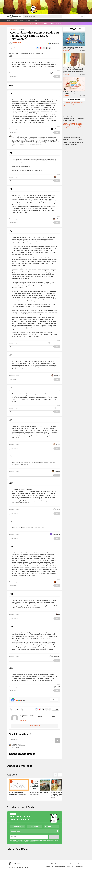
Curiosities (13, 29)
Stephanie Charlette (16, 42)
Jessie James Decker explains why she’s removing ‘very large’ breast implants (73, 118)
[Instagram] (12, 867)
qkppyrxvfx (14, 744)
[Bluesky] (20, 867)
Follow (53, 716)
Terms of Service (79, 866)
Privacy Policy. (32, 841)
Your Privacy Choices (54, 863)
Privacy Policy (69, 866)
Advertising (63, 863)
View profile (41, 716)
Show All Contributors (34, 725)
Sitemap (48, 866)
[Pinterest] (14, 867)
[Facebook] (9, 867)
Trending (15, 20)
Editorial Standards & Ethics (58, 866)
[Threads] (22, 867)
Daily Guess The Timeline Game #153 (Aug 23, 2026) (73, 92)
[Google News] (27, 867)
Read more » (23, 720)
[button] (55, 774)
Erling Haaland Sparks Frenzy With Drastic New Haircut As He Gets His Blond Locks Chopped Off (73, 70)
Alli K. (13, 136)
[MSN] (25, 867)
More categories (15, 831)
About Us (70, 863)
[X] (17, 867)
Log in (81, 16)
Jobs (75, 863)
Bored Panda (14, 863)
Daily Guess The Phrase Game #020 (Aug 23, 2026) (73, 48)
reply (18, 145)
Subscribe (54, 836)
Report (58, 70)
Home (8, 20)
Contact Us (80, 863)
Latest (21, 20)
